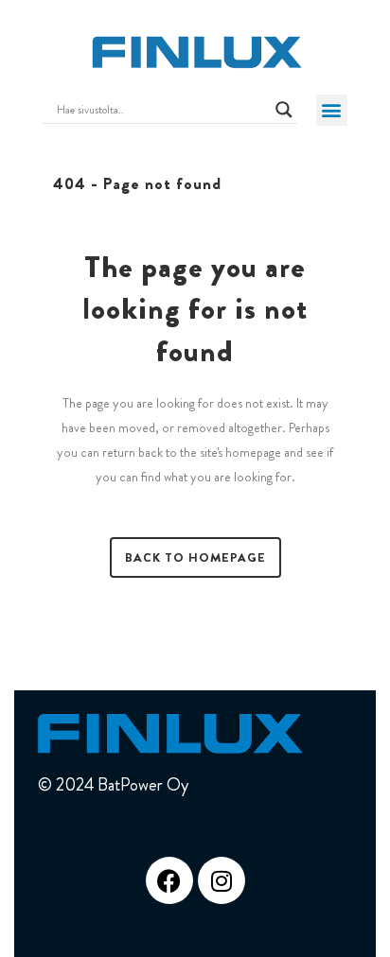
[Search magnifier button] (284, 109)
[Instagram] (221, 880)
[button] (331, 110)
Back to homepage (195, 557)
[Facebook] (169, 880)
